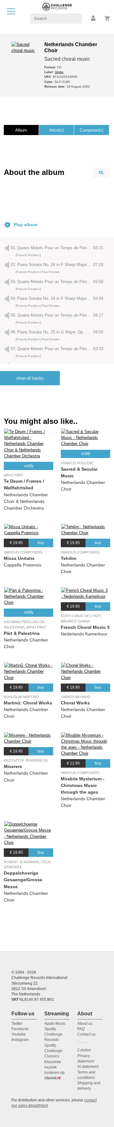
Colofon (84, 1050)
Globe (59, 72)
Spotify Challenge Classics (53, 1050)
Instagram (19, 1040)
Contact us (86, 1034)
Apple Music (55, 1023)
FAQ (81, 1029)
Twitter (16, 1023)
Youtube (18, 1034)
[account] (94, 18)
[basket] (107, 18)
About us (84, 1023)
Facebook (19, 1029)
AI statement (87, 1066)
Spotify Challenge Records (53, 1034)
